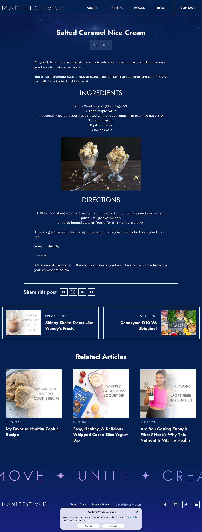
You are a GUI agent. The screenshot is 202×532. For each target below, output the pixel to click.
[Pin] (82, 292)
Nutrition (101, 45)
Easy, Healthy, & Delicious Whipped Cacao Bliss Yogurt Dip (100, 434)
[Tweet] (73, 292)
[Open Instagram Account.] (175, 504)
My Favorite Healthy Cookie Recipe (32, 432)
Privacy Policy (100, 504)
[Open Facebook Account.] (165, 504)
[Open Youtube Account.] (196, 504)
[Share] (63, 292)
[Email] (91, 292)
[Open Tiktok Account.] (185, 504)
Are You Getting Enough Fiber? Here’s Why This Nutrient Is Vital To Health (165, 434)
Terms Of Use (78, 504)
